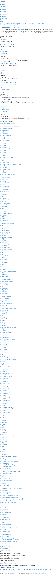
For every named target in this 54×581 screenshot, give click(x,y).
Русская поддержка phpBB (40, 573)
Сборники (4, 15)
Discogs (39, 569)
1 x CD (1, 48)
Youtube (19, 569)
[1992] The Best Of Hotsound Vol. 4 (9, 44)
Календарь (4, 18)
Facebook (12, 569)
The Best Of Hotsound (10, 27)
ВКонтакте (4, 569)
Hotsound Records (19, 29)
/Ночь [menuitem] (16, 25)
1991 (1, 68)
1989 (1, 106)
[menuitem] (1, 21)
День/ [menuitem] (7, 25)
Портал (4, 6)
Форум (3, 8)
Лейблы (3, 16)
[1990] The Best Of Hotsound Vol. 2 (9, 82)
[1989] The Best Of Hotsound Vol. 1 (9, 101)
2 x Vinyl (2, 108)
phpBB (12, 573)
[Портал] (2, 1)
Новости (3, 9)
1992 (1, 50)
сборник (2, 55)
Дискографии (5, 13)
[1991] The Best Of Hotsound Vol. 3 (9, 63)
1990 (1, 87)
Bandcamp (28, 569)
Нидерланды (3, 53)
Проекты (3, 11)
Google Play (47, 569)
